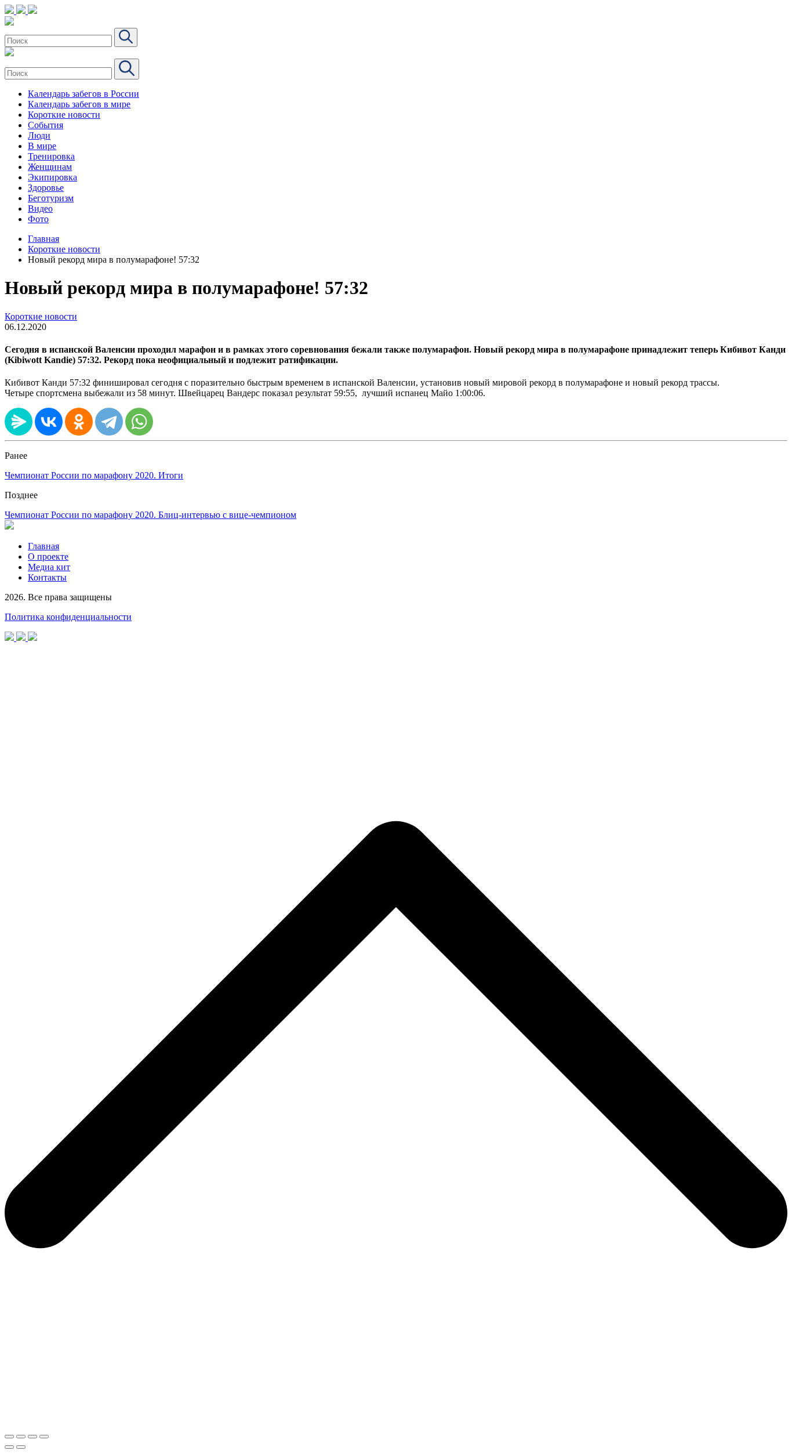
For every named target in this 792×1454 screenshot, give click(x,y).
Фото (38, 219)
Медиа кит (49, 567)
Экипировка (52, 177)
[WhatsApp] (139, 422)
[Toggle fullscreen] (32, 1436)
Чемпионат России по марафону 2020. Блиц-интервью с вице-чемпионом (150, 515)
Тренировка (51, 156)
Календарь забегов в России (83, 94)
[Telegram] (109, 422)
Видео (40, 208)
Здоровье (46, 188)
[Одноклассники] (79, 422)
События (45, 125)
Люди (39, 135)
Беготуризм (51, 198)
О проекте (48, 556)
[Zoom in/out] (44, 1436)
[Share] (21, 1436)
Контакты (47, 577)
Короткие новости (64, 114)
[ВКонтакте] (49, 422)
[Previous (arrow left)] (9, 1447)
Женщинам (50, 167)
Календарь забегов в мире (79, 104)
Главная (43, 239)
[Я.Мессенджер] (18, 422)
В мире (42, 146)
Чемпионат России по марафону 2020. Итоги (94, 475)
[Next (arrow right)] (21, 1447)
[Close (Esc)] (9, 1436)
